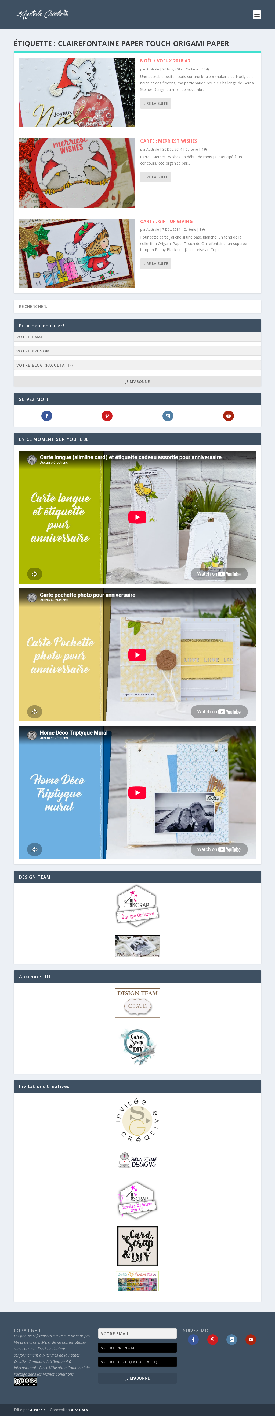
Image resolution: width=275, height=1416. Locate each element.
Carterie (192, 69)
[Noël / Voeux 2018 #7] (77, 92)
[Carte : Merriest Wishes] (77, 172)
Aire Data (79, 1409)
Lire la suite (155, 103)
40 (204, 69)
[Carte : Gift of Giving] (77, 253)
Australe (152, 69)
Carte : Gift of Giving (166, 221)
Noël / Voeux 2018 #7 (165, 61)
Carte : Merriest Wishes (168, 141)
